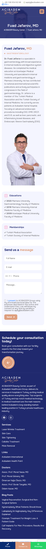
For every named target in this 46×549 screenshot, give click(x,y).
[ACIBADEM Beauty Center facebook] (4, 417)
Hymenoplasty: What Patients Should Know (21, 507)
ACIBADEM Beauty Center (14, 30)
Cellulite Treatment (11, 441)
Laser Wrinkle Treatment (13, 429)
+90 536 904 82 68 (13, 2)
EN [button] (5, 4)
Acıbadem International (12, 457)
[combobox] (8, 276)
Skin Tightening (9, 437)
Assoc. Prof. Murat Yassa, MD (15, 472)
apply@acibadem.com (35, 2)
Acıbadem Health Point (12, 461)
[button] (41, 11)
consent (12, 300)
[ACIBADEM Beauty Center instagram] (10, 417)
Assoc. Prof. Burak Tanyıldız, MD (16, 484)
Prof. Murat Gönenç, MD (13, 476)
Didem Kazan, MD (10, 488)
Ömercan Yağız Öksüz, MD (14, 480)
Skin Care (6, 433)
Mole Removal (8, 446)
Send (9, 317)
